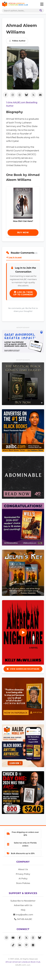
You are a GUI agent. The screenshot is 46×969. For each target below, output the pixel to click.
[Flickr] (33, 945)
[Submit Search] (40, 10)
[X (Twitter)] (26, 937)
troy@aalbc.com (24, 914)
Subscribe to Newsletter (23, 901)
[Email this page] (40, 95)
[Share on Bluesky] (26, 95)
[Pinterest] (26, 945)
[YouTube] (13, 937)
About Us (23, 869)
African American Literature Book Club (22, 962)
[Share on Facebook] (5, 95)
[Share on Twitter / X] (33, 95)
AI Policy (23, 878)
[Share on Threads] (19, 95)
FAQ (23, 910)
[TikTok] (13, 945)
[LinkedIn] (19, 945)
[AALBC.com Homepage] (15, 4)
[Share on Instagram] (12, 95)
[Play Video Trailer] (23, 632)
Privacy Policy (23, 874)
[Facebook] (19, 937)
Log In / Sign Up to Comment (23, 293)
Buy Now (23, 232)
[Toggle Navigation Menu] (41, 4)
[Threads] (33, 937)
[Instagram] (6, 937)
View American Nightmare (24, 669)
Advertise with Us (23, 905)
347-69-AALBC (24, 919)
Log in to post (15, 257)
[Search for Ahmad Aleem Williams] (23, 68)
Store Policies (23, 883)
